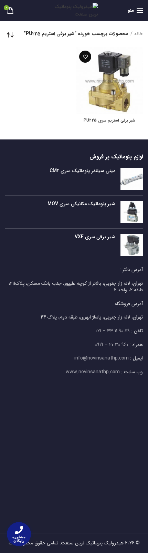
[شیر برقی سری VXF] (131, 245)
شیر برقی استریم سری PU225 (109, 120)
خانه (138, 34)
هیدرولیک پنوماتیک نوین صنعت (92, 543)
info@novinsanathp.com (101, 358)
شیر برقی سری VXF (95, 237)
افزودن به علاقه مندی (85, 57)
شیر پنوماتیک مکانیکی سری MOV (81, 204)
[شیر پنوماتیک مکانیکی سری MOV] (131, 212)
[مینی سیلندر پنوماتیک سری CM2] (131, 179)
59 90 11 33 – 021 (112, 331)
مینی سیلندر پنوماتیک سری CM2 (82, 171)
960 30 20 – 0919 (111, 344)
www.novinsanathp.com (93, 372)
